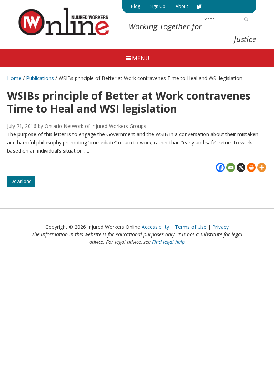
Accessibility (155, 226)
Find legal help (168, 241)
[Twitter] (199, 6)
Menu (140, 58)
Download (23, 182)
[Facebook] (220, 167)
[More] (261, 167)
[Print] (251, 167)
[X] (241, 167)
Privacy (220, 226)
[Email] (230, 167)
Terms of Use (191, 226)
